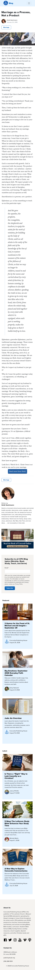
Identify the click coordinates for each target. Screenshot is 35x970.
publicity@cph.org (9, 958)
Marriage (6, 27)
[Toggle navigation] (29, 3)
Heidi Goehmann (12, 20)
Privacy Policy (18, 584)
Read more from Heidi (17, 471)
